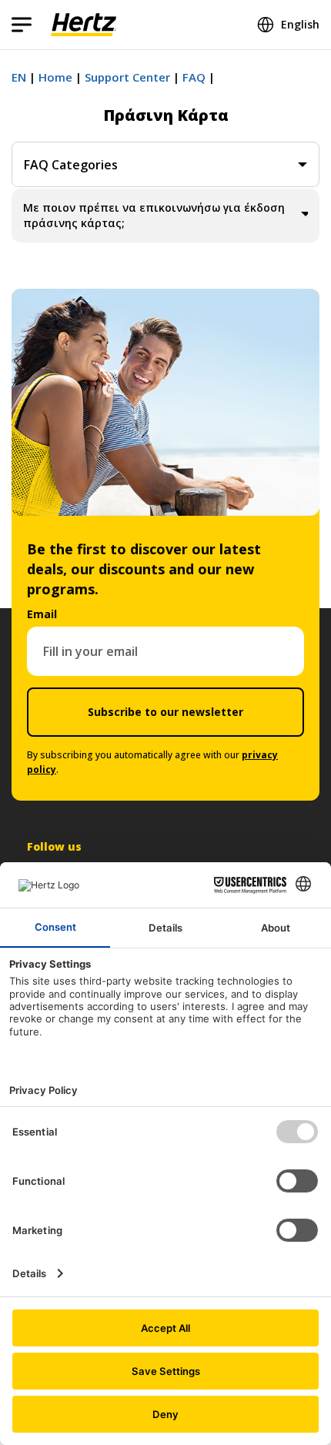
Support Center (127, 77)
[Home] (83, 24)
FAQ (194, 77)
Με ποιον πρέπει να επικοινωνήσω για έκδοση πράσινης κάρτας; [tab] (154, 215)
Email (42, 614)
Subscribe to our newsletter (165, 711)
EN (19, 77)
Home (55, 77)
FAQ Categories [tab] (71, 164)
